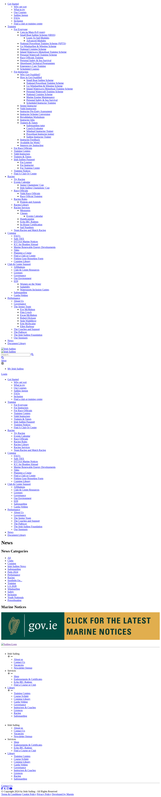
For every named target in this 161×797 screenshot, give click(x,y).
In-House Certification (31, 224)
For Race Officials (23, 148)
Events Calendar (22, 182)
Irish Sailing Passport (24, 159)
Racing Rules (20, 199)
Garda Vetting (21, 701)
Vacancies (19, 665)
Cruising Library (22, 261)
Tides (16, 250)
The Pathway (20, 332)
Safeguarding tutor (35, 125)
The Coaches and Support (27, 329)
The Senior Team (22, 306)
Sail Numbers (27, 227)
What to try (19, 9)
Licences (18, 710)
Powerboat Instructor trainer (40, 134)
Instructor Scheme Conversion (35, 114)
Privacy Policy (44, 794)
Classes (24, 213)
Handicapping (27, 219)
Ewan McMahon (28, 315)
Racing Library (21, 204)
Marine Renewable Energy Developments (35, 247)
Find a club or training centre (28, 23)
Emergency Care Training (33, 66)
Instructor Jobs (27, 120)
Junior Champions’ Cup (32, 185)
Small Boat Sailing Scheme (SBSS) (37, 35)
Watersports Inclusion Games (34, 289)
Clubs (10, 560)
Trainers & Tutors (29, 122)
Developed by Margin (63, 794)
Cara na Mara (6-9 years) (32, 32)
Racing (11, 176)
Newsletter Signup (23, 668)
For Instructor (27, 165)
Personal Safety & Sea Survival (35, 60)
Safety (11, 591)
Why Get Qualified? (30, 74)
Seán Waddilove (28, 320)
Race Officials (21, 190)
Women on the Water (30, 284)
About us (18, 659)
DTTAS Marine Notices (26, 241)
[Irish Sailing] (8, 348)
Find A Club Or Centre (25, 173)
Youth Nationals (16, 597)
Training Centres (22, 151)
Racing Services (22, 207)
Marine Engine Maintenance (40, 97)
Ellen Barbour (27, 326)
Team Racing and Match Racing (30, 230)
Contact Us (19, 662)
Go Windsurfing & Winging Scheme (38, 46)
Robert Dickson (28, 318)
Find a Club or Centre (25, 255)
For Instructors (21, 71)
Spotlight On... (15, 580)
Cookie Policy (29, 794)
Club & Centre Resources (26, 269)
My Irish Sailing (16, 368)
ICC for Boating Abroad (26, 244)
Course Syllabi (21, 696)
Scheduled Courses (29, 69)
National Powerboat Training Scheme (45, 83)
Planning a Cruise (22, 253)
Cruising (12, 233)
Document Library (17, 343)
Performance (14, 298)
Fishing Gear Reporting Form (28, 258)
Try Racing (19, 179)
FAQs (17, 18)
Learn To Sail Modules (37, 37)
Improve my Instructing (31, 145)
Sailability (25, 286)
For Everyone (21, 29)
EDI (16, 281)
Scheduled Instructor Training (41, 103)
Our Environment (22, 278)
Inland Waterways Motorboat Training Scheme (43, 52)
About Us (19, 301)
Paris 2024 (13, 572)
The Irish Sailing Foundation (28, 335)
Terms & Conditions (11, 794)
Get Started (13, 4)
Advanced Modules (36, 40)
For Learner (26, 162)
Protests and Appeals (30, 202)
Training (12, 26)
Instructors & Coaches (25, 707)
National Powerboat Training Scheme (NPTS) (43, 43)
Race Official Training (31, 196)
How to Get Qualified (31, 77)
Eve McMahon (27, 309)
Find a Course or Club (25, 685)
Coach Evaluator (34, 128)
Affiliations (19, 267)
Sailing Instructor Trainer (38, 137)
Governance (20, 275)
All (9, 557)
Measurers (25, 210)
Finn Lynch (26, 312)
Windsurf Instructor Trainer (39, 131)
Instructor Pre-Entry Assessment (36, 111)
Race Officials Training (31, 57)
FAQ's (17, 236)
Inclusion (18, 20)
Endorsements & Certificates (28, 679)
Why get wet (20, 6)
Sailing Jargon (21, 15)
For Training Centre (30, 168)
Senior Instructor (28, 105)
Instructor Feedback (30, 139)
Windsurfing (14, 589)
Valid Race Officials (30, 193)
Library (11, 687)
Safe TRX (19, 238)
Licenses (18, 272)
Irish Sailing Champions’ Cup (35, 187)
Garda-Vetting (21, 295)
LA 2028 (12, 586)
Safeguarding (20, 292)
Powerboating (14, 600)
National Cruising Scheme (33, 49)
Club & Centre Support (19, 264)
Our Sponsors (21, 337)
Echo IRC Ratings (29, 221)
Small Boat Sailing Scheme (39, 80)
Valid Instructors (28, 108)
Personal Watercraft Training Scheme (38, 54)
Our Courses (20, 12)
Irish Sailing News (17, 566)
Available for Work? (30, 142)
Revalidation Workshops (32, 117)
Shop (3, 360)
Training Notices (22, 170)
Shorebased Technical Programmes (37, 63)
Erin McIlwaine (28, 323)
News (10, 340)
